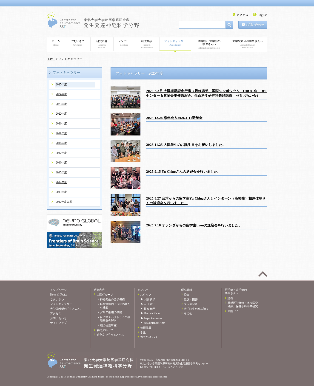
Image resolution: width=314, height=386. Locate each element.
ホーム (56, 42)
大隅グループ (105, 294)
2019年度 (61, 133)
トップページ (58, 289)
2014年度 (61, 182)
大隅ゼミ (233, 311)
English (262, 15)
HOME (51, 59)
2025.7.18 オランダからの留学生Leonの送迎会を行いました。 (194, 225)
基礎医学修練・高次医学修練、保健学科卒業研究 (243, 304)
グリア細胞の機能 (111, 312)
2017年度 (61, 153)
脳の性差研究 (108, 325)
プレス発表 (191, 304)
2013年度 (61, 192)
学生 (143, 332)
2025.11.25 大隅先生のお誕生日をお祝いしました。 (186, 145)
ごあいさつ (78, 42)
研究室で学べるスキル (110, 334)
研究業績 (146, 44)
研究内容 (101, 44)
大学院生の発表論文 (196, 308)
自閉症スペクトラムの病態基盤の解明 (115, 319)
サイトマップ (58, 322)
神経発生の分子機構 (112, 299)
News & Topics (58, 294)
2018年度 (61, 143)
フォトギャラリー (175, 42)
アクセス (242, 15)
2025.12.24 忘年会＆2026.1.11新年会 (174, 118)
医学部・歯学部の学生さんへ (209, 44)
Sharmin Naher (152, 313)
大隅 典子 (149, 299)
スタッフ (145, 294)
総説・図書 (191, 299)
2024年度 (61, 94)
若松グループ (105, 330)
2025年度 (61, 84)
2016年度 (61, 162)
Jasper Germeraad (153, 318)
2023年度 (61, 104)
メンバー (123, 42)
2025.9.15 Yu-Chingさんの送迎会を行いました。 (183, 171)
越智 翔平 (149, 308)
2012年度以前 (64, 201)
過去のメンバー (150, 337)
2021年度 (61, 123)
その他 (188, 313)
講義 (230, 298)
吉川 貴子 (149, 304)
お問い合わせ (255, 24)
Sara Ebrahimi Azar (154, 322)
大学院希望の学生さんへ (247, 44)
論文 (186, 294)
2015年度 (61, 172)
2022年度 (61, 113)
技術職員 (145, 327)
